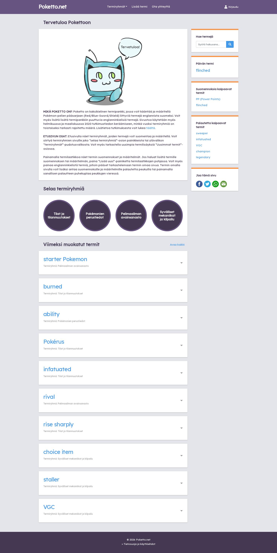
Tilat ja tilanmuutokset (70, 293)
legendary (203, 157)
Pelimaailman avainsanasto (73, 266)
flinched (203, 70)
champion (203, 151)
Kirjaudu (233, 6)
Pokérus (53, 341)
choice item (58, 451)
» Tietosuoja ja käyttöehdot (138, 543)
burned (52, 286)
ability (51, 314)
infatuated (57, 369)
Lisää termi (139, 6)
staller (51, 479)
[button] (113, 263)
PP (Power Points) (208, 99)
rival (49, 396)
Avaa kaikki (177, 244)
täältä (150, 128)
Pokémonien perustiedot (71, 321)
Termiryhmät (116, 6)
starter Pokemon (65, 259)
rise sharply (58, 424)
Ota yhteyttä (161, 6)
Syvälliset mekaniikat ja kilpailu (75, 458)
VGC (49, 507)
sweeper (202, 133)
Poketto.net (53, 6)
